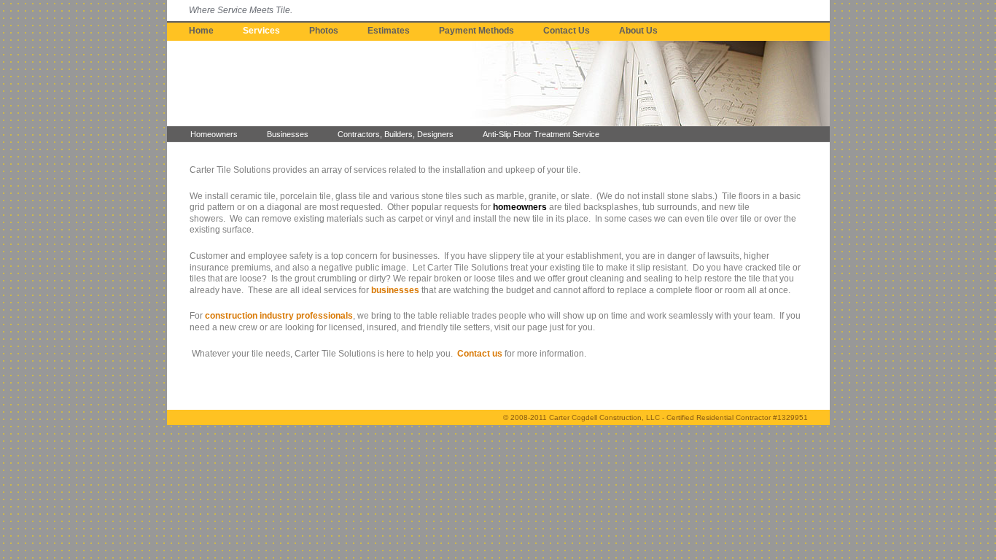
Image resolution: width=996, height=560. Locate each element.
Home (201, 31)
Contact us (479, 354)
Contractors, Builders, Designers (396, 134)
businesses (395, 290)
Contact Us (566, 31)
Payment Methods (476, 31)
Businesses (287, 134)
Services (261, 31)
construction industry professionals (279, 316)
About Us (638, 31)
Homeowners (214, 134)
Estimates (388, 31)
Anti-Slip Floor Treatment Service (541, 134)
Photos (323, 31)
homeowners (520, 207)
